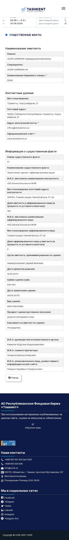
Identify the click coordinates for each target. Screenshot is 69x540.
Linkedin (9, 510)
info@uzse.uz (11, 468)
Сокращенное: (15, 64)
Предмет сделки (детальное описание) (29, 312)
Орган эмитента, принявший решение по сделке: (34, 256)
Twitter (8, 506)
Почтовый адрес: (17, 109)
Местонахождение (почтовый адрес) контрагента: (28, 191)
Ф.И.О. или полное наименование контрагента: (33, 178)
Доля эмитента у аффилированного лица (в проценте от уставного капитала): (31, 204)
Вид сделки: (14, 301)
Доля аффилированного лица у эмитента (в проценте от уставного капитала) (31, 243)
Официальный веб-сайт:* (21, 134)
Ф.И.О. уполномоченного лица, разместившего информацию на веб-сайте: (33, 362)
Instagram (9, 514)
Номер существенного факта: (24, 157)
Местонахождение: (18, 98)
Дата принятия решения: (21, 269)
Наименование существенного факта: (28, 167)
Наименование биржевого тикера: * (27, 75)
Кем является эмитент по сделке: (26, 323)
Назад (14, 377)
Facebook (10, 497)
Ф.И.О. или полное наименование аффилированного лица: (25, 218)
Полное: (12, 54)
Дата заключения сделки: (22, 290)
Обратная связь (33, 427)
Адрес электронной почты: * (23, 123)
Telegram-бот (12, 518)
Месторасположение (15, 476)
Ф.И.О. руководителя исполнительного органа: (33, 339)
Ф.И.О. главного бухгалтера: (23, 350)
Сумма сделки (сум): (19, 279)
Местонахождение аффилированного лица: (31, 230)
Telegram (9, 501)
